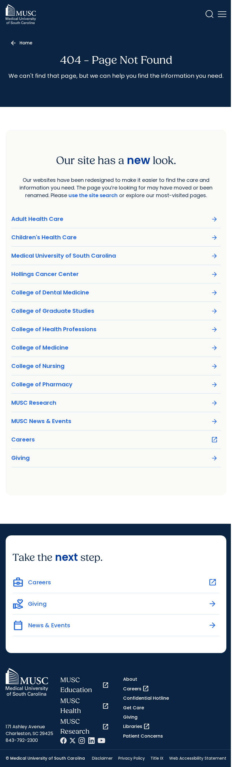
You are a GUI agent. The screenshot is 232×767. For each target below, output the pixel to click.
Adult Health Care (114, 219)
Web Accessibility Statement (197, 758)
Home (26, 43)
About (130, 679)
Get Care (133, 707)
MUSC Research (114, 403)
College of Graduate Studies (114, 311)
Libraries (136, 727)
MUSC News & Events (114, 421)
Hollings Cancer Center (114, 274)
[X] (73, 740)
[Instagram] (81, 740)
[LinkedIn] (91, 740)
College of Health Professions (114, 329)
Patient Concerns (143, 736)
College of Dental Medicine (114, 292)
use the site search (93, 195)
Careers (114, 440)
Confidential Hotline (146, 698)
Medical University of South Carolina (114, 256)
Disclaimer (102, 758)
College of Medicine (114, 348)
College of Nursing (114, 366)
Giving (114, 458)
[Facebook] (63, 740)
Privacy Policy (131, 758)
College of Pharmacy (114, 384)
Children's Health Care (114, 237)
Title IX (157, 758)
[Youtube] (101, 740)
